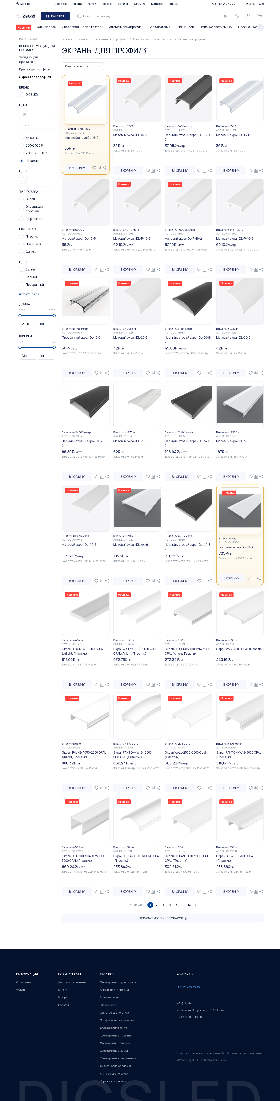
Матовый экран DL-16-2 (81, 138)
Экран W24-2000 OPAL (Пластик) (240, 649)
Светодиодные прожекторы (82, 27)
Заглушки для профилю (28, 59)
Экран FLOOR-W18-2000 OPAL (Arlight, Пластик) (83, 651)
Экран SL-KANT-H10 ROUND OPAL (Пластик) (136, 858)
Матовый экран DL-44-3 (79, 545)
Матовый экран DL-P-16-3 (234, 238)
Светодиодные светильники (118, 1058)
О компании (23, 982)
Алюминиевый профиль (126, 27)
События (140, 4)
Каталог (123, 4)
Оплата (77, 4)
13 (189, 905)
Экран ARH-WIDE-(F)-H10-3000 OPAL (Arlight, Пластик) (135, 651)
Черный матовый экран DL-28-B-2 (85, 443)
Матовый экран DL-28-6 (130, 441)
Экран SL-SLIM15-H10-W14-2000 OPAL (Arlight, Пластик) (187, 651)
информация (27, 974)
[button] (23, 180)
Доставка (60, 4)
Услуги (91, 4)
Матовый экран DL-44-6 (130, 545)
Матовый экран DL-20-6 (233, 337)
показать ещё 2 (29, 294)
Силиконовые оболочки (115, 1066)
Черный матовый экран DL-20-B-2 (188, 339)
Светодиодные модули (114, 1050)
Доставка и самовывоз (72, 982)
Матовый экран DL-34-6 (233, 441)
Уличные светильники (114, 1073)
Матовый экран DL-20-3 (130, 337)
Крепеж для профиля (34, 69)
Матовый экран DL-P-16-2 (183, 238)
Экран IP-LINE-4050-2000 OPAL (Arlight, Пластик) (84, 754)
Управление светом (113, 1081)
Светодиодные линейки (115, 1043)
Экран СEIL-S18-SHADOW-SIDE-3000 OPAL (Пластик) (84, 858)
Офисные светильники (216, 27)
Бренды (173, 4)
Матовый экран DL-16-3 (130, 135)
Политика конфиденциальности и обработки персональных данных (220, 1053)
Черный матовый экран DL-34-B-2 (188, 443)
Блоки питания (159, 27)
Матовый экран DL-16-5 (79, 238)
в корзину (77, 168)
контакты (185, 974)
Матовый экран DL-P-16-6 (132, 238)
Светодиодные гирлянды (116, 1035)
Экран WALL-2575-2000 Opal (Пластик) (185, 754)
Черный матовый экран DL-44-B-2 (188, 547)
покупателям (69, 974)
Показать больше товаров (161, 918)
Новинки (24, 27)
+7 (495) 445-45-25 (223, 4)
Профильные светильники (117, 1020)
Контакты (157, 4)
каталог (107, 974)
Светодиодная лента (113, 1028)
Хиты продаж (46, 27)
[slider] (20, 315)
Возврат (107, 4)
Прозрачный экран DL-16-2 (81, 337)
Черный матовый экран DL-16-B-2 (188, 137)
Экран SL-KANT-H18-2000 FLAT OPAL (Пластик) (187, 858)
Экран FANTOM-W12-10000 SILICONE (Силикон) (132, 754)
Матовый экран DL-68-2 (236, 547)
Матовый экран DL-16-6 (233, 135)
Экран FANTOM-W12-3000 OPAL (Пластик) (238, 754)
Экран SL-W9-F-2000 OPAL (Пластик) (235, 858)
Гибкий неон (185, 27)
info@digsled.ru (186, 1003)
